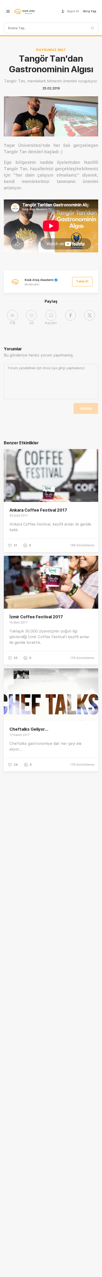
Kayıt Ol (73, 11)
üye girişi (58, 368)
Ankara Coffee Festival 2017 (38, 510)
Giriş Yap (89, 11)
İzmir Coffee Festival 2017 (36, 616)
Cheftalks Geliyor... (28, 729)
